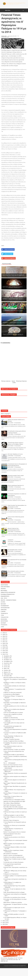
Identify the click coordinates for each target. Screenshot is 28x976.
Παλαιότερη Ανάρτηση (21, 381)
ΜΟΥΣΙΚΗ (3, 604)
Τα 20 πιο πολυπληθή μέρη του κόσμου (13, 712)
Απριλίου (6, 670)
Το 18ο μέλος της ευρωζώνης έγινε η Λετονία (14, 897)
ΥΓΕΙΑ (2, 615)
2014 (3, 654)
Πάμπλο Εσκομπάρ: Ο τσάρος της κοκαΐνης (14, 749)
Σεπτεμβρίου (7, 661)
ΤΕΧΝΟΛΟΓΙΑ (4, 613)
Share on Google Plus (10, 258)
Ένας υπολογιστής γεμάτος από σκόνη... (16, 571)
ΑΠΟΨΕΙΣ (3, 588)
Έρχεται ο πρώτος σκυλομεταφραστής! (13, 855)
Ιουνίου (6, 666)
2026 (3, 632)
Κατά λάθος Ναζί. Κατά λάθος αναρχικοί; (13, 806)
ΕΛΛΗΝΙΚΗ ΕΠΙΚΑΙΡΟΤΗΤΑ (7, 594)
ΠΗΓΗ (2, 245)
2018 (3, 647)
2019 (3, 645)
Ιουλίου (6, 665)
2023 (3, 638)
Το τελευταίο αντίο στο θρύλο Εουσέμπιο (13, 862)
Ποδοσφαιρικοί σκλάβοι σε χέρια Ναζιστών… (14, 754)
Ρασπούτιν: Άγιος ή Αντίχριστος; (11, 820)
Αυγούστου (7, 663)
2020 (3, 643)
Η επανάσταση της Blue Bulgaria (12, 694)
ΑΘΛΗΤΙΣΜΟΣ (4, 584)
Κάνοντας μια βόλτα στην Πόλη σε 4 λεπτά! (14, 677)
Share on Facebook (9, 249)
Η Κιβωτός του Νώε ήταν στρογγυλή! (13, 692)
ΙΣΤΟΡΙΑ (3, 602)
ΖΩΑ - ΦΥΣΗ (4, 598)
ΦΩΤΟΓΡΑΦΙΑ (4, 621)
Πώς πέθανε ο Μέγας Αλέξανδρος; (12, 803)
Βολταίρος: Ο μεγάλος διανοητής (11, 739)
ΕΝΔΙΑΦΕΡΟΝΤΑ (5, 596)
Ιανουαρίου (7, 675)
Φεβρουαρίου (7, 674)
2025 (3, 634)
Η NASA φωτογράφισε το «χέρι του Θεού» (14, 815)
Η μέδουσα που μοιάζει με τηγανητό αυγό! (14, 857)
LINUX (2, 626)
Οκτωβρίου (7, 659)
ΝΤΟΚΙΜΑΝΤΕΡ (5, 605)
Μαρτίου (6, 672)
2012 (3, 922)
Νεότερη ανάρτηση (5, 381)
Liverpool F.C (10, 539)
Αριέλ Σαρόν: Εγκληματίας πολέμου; (12, 805)
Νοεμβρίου (6, 657)
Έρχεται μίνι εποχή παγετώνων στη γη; (13, 764)
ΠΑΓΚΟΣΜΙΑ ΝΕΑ (5, 36)
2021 (3, 641)
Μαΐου (5, 668)
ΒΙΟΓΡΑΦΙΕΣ (4, 590)
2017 (3, 648)
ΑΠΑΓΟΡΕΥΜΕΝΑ (5, 586)
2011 (3, 924)
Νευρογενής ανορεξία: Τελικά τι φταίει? (16, 475)
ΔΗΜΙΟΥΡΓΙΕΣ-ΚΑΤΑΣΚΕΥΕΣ (8, 592)
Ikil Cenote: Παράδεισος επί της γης (15, 454)
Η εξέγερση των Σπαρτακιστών (11, 874)
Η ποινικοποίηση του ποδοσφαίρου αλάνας (14, 799)
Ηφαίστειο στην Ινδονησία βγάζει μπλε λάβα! (14, 801)
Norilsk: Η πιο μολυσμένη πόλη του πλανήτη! (15, 832)
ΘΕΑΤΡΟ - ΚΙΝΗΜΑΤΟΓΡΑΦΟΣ (8, 600)
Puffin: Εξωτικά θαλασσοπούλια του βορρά (14, 892)
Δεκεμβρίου (7, 656)
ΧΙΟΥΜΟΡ (3, 623)
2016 (3, 650)
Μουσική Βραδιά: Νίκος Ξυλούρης (15, 549)
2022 (3, 640)
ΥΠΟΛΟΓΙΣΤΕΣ (4, 617)
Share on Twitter (8, 254)
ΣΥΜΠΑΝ (3, 611)
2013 (3, 920)
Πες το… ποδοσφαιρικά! (9, 763)
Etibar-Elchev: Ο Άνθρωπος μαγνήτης (13, 902)
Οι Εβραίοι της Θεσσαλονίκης (11, 717)
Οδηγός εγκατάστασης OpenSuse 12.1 (16, 485)
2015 (3, 652)
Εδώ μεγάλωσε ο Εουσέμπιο (10, 853)
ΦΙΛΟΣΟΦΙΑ (4, 619)
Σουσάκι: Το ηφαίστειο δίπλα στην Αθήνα (13, 741)
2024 (3, 636)
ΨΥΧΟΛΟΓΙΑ (4, 624)
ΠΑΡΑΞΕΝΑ (3, 609)
